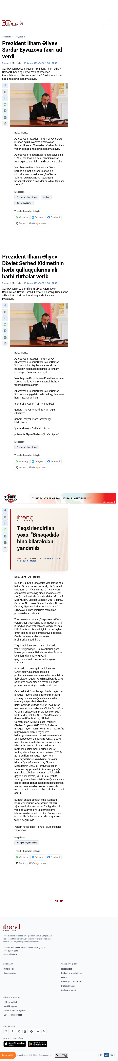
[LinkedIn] (37, 1031)
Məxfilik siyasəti (10, 1006)
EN (101, 1055)
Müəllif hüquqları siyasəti (14, 1011)
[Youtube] (25, 1031)
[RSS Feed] (44, 1031)
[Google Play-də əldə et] (37, 1044)
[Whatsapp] (6, 1031)
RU (112, 1055)
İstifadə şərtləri (10, 1002)
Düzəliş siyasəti (68, 986)
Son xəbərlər (8, 969)
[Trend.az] (12, 23)
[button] (5, 85)
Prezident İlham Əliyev (27, 197)
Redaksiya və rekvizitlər (71, 973)
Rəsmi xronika (9, 973)
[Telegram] (31, 1031)
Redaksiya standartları (71, 981)
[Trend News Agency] (11, 927)
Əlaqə (63, 977)
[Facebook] (12, 1031)
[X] (18, 1031)
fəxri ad (46, 197)
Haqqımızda (66, 969)
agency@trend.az (10, 954)
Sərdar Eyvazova (24, 203)
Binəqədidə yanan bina (27, 843)
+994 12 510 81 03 (10, 951)
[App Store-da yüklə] (14, 1044)
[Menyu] (113, 23)
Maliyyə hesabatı (68, 990)
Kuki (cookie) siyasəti (12, 1015)
